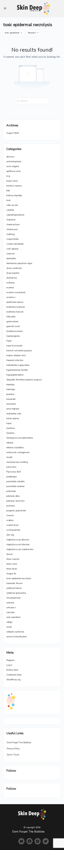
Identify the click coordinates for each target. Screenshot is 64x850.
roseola (10, 515)
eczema (10, 287)
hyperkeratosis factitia (17, 369)
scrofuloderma (13, 529)
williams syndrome (15, 631)
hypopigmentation (15, 374)
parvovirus (11, 466)
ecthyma (10, 282)
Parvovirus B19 (13, 471)
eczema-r (10, 297)
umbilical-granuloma (16, 592)
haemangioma (13, 336)
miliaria (9, 442)
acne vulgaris (12, 166)
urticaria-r (11, 607)
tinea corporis (12, 559)
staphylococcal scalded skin (19, 549)
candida (10, 209)
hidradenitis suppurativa (17, 365)
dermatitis (11, 258)
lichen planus (12, 418)
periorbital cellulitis (15, 481)
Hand (8, 340)
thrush (9, 554)
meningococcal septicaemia (19, 437)
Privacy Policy (13, 748)
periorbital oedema (15, 486)
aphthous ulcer (13, 171)
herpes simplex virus (16, 355)
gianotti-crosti (13, 326)
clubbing (10, 234)
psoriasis (10, 505)
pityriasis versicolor (15, 500)
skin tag (10, 534)
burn (8, 200)
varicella (10, 612)
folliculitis (10, 316)
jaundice (10, 394)
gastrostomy (12, 321)
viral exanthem (13, 617)
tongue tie (11, 573)
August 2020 (12, 133)
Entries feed (12, 669)
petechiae (11, 491)
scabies (10, 520)
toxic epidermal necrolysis (18, 578)
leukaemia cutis (13, 413)
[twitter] (46, 841)
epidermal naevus (14, 302)
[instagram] (37, 841)
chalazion (11, 219)
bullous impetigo (14, 195)
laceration (11, 403)
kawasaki (10, 399)
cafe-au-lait (12, 205)
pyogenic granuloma (16, 510)
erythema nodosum (15, 306)
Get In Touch (13, 754)
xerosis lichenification (16, 636)
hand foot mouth (14, 345)
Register (10, 660)
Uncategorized (13, 597)
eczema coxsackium (15, 292)
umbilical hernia (13, 588)
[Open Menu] (5, 8)
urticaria (10, 602)
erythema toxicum (14, 311)
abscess (10, 156)
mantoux (10, 428)
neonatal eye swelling (17, 462)
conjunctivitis (12, 239)
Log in (9, 665)
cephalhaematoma (15, 214)
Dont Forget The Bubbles (19, 742)
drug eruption (12, 272)
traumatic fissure (14, 583)
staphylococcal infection (18, 544)
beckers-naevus (14, 185)
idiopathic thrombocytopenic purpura (23, 379)
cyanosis (10, 253)
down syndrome (14, 268)
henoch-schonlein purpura (19, 350)
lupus (9, 423)
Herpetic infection (14, 360)
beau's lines (12, 180)
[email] (21, 841)
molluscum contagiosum (18, 452)
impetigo (10, 384)
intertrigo (10, 389)
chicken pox (12, 229)
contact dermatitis (15, 243)
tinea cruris (11, 563)
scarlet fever (12, 525)
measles (10, 432)
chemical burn (13, 224)
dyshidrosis (11, 277)
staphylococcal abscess (17, 539)
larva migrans (12, 408)
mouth (9, 457)
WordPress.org (13, 679)
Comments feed (13, 674)
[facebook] (29, 841)
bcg (8, 176)
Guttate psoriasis (14, 331)
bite (8, 190)
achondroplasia (13, 161)
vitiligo (9, 622)
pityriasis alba (13, 496)
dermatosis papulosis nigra (19, 263)
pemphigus (11, 476)
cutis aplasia (12, 248)
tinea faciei (11, 568)
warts (9, 626)
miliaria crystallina (15, 447)
